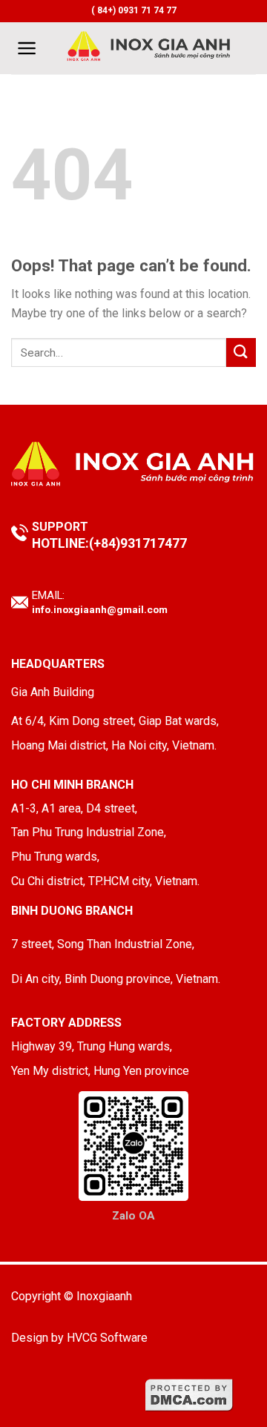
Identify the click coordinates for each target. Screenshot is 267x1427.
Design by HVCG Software (79, 1338)
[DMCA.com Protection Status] (189, 1394)
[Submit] (241, 352)
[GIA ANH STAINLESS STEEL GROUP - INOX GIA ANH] (149, 48)
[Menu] (27, 48)
